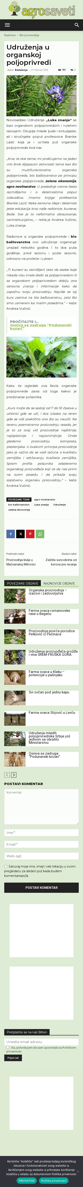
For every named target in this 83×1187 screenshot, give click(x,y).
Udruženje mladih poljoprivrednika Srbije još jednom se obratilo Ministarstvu (49, 738)
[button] (7, 25)
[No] (78, 1171)
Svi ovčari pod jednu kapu (49, 692)
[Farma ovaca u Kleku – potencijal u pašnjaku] (15, 677)
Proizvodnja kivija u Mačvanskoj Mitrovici (21, 562)
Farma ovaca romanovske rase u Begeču (49, 612)
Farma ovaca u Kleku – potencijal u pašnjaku (47, 673)
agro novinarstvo (44, 499)
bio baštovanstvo (19, 504)
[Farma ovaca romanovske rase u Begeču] (15, 616)
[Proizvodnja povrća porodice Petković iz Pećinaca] (15, 636)
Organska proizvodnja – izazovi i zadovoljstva (48, 591)
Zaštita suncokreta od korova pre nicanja (61, 562)
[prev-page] (7, 775)
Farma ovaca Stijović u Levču (52, 712)
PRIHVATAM (27, 1180)
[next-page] (13, 775)
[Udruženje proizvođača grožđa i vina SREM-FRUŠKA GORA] (15, 657)
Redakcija (21, 69)
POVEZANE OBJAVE (22, 583)
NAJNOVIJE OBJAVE (59, 583)
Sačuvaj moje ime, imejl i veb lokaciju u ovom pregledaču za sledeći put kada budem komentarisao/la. (40, 871)
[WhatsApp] (40, 534)
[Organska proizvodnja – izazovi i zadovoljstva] (15, 596)
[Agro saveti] (42, 9)
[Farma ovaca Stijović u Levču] (15, 718)
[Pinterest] (30, 534)
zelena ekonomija (19, 509)
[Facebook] (10, 534)
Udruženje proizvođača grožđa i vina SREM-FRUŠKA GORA (53, 653)
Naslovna (10, 35)
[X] (20, 534)
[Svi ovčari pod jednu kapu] (15, 698)
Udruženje (59, 504)
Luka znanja (41, 504)
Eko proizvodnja (29, 35)
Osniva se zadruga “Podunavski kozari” (44, 755)
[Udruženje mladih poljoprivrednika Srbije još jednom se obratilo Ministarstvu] (15, 738)
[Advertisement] (41, 930)
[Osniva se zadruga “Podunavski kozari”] (15, 759)
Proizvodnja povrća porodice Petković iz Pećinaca (52, 632)
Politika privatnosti (53, 1180)
